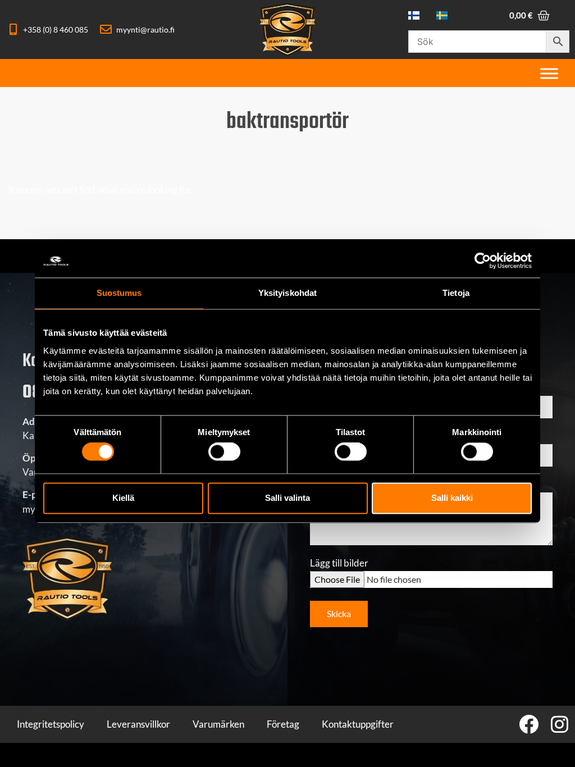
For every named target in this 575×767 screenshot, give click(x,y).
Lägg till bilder (339, 563)
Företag (283, 724)
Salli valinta (287, 498)
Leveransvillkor (138, 724)
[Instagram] (559, 724)
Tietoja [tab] (455, 293)
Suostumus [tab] (119, 293)
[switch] (224, 452)
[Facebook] (529, 724)
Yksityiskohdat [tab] (287, 293)
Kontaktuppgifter (358, 724)
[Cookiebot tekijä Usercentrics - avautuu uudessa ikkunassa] (482, 260)
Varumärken (218, 724)
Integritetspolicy (50, 724)
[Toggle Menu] (549, 73)
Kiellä (123, 498)
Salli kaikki (452, 498)
